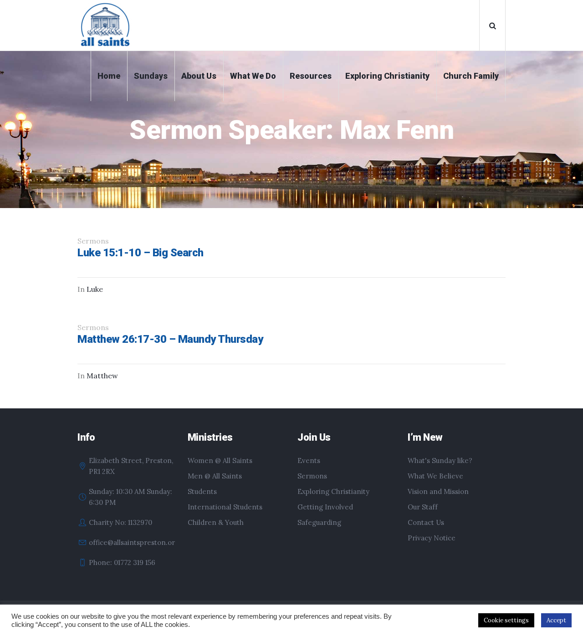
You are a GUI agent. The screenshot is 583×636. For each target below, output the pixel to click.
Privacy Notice (431, 538)
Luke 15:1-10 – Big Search (140, 252)
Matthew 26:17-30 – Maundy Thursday (170, 339)
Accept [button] (556, 620)
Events (308, 460)
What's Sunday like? (440, 460)
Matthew (102, 375)
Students (202, 491)
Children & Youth (216, 522)
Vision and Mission (438, 491)
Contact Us (426, 522)
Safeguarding (319, 522)
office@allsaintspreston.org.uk (138, 542)
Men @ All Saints (215, 476)
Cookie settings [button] (506, 620)
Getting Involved (325, 507)
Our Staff (423, 507)
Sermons (312, 476)
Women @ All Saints (220, 460)
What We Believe (435, 476)
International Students (225, 507)
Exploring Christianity (333, 491)
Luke (95, 289)
